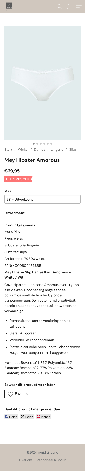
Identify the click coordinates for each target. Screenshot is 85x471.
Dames (39, 149)
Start (8, 149)
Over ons (25, 460)
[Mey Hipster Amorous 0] (42, 83)
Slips (73, 149)
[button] (9, 6)
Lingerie (57, 149)
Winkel (23, 149)
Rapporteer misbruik (51, 460)
